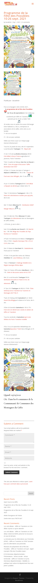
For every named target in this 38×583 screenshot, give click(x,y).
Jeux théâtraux (18, 258)
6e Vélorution (15, 218)
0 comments (26, 22)
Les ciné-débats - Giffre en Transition (15, 526)
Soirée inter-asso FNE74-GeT (13, 518)
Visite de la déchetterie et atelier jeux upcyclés (18, 195)
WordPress (19, 580)
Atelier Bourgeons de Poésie (13, 515)
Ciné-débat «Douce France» (12, 156)
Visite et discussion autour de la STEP (19, 272)
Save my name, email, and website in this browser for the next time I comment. (17, 466)
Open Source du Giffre (11, 502)
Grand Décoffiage (9, 300)
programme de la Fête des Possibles (19, 109)
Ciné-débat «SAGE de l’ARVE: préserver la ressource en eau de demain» (18, 534)
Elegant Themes (18, 578)
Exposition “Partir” (16, 329)
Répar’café (27, 149)
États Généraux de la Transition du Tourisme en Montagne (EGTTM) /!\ (19, 291)
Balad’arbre (28, 248)
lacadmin (8, 22)
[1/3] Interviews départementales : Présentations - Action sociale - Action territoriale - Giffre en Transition (16, 556)
